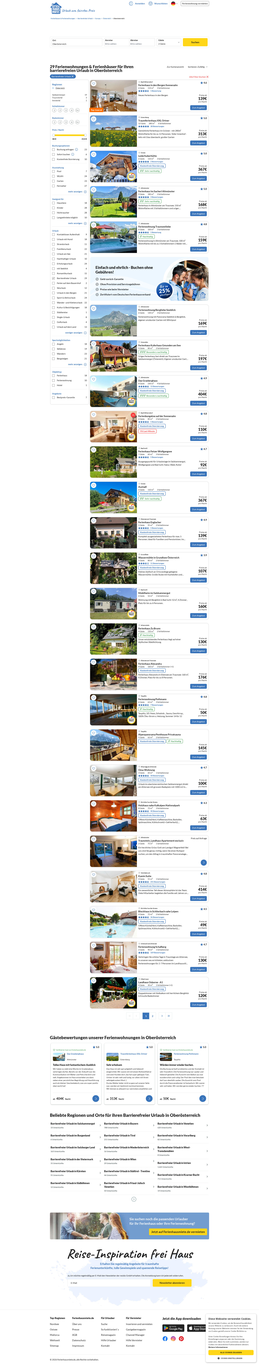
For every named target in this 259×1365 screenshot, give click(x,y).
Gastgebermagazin (136, 1329)
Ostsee (53, 1329)
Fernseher (72, 185)
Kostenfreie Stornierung (72, 159)
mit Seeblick (72, 268)
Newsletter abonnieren (172, 1282)
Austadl (142, 487)
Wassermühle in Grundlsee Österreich (158, 557)
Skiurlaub (72, 288)
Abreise (134, 40)
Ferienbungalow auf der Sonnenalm (157, 416)
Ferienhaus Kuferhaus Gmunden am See (159, 345)
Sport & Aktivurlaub (72, 297)
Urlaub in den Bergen (72, 292)
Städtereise (72, 312)
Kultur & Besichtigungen (72, 307)
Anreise (109, 40)
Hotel (72, 385)
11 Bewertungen (157, 563)
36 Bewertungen (157, 917)
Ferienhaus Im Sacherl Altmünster (156, 191)
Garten (72, 181)
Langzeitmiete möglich (72, 217)
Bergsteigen (72, 358)
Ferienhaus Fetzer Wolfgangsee (155, 451)
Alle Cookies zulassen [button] (231, 1352)
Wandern (72, 353)
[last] (168, 1016)
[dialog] (231, 1338)
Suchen (195, 42)
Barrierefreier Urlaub (72, 278)
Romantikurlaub (72, 273)
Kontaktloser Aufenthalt (72, 234)
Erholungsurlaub (72, 263)
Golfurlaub (72, 322)
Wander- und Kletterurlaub (72, 302)
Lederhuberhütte (147, 156)
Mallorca (54, 1334)
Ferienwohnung (72, 380)
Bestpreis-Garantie (72, 397)
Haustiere (72, 203)
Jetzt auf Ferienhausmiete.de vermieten (178, 1232)
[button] (231, 1358)
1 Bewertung (155, 91)
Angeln (72, 344)
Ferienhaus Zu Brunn (149, 628)
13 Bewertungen (157, 386)
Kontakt (105, 1345)
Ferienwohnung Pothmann (152, 699)
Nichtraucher (72, 212)
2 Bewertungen (156, 161)
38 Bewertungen (157, 126)
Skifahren (72, 348)
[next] (162, 1016)
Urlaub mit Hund (72, 239)
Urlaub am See (72, 254)
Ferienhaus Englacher (149, 522)
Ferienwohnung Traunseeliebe (154, 226)
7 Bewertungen (156, 705)
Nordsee (54, 1324)
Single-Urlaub (72, 317)
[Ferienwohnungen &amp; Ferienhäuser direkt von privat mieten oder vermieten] (72, 10)
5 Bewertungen (156, 422)
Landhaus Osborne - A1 (150, 982)
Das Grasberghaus (148, 380)
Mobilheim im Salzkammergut (154, 593)
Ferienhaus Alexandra (150, 663)
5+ (77, 110)
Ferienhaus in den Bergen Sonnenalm (158, 85)
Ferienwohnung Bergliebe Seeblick (157, 310)
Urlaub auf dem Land (72, 327)
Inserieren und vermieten (139, 1324)
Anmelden (140, 3)
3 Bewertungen (156, 197)
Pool (72, 171)
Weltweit (55, 1340)
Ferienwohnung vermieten (195, 3)
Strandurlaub (72, 244)
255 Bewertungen (157, 882)
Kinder (72, 207)
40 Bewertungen (157, 811)
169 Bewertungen (157, 952)
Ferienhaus (72, 375)
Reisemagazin (108, 1334)
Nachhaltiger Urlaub (72, 258)
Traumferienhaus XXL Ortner (153, 120)
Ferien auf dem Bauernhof (72, 283)
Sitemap (54, 1345)
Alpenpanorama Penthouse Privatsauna (159, 734)
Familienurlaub (72, 249)
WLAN (72, 176)
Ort (54, 40)
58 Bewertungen (157, 775)
